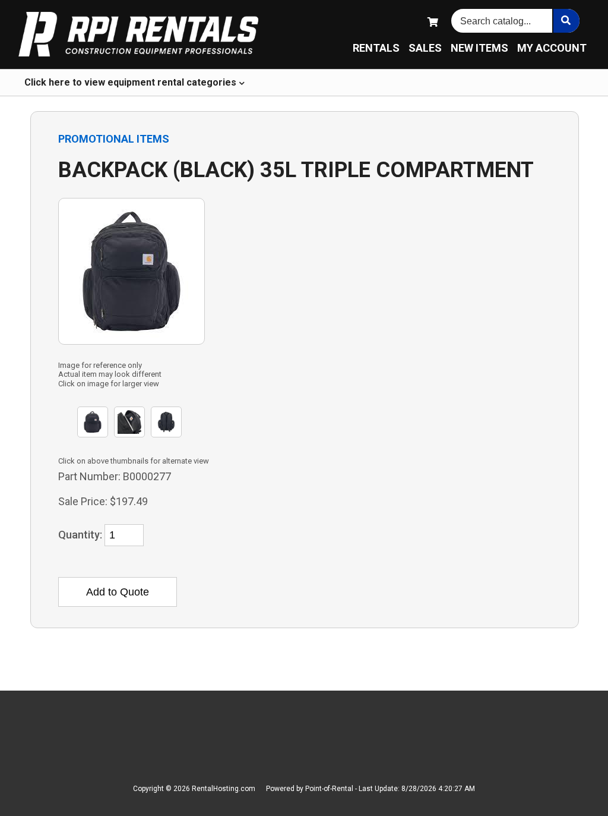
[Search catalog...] (566, 21)
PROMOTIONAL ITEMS (113, 139)
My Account (552, 48)
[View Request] (433, 22)
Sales (425, 48)
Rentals (376, 48)
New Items (479, 48)
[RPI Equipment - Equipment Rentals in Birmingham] (138, 35)
